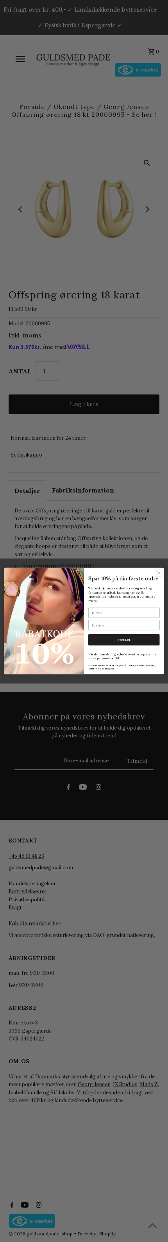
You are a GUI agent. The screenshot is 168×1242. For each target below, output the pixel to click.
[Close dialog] (158, 572)
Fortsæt (124, 640)
